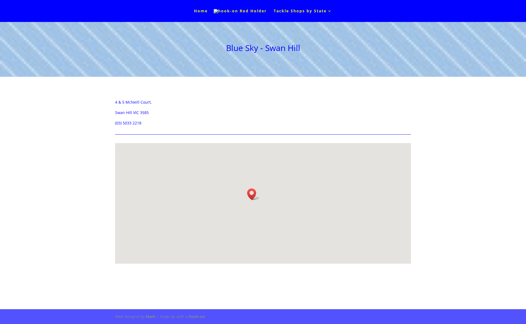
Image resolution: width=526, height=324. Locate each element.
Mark (151, 316)
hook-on (197, 316)
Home (201, 11)
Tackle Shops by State (300, 11)
